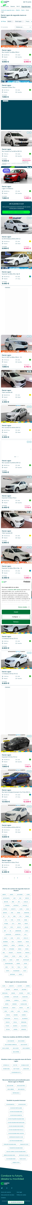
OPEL (4, 952)
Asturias (8, 989)
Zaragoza (23, 1029)
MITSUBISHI (11, 949)
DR (3, 916)
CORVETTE (13, 909)
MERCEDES (21, 945)
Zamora (15, 1029)
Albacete (11, 986)
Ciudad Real (25, 996)
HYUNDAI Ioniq (6, 1068)
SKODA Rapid (26, 1068)
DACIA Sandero (26, 1048)
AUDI (14, 898)
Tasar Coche (22, 1158)
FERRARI (27, 916)
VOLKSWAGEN (16, 970)
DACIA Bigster (11, 1041)
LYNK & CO (26, 938)
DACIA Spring (16, 1051)
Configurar (15, 616)
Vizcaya (8, 1029)
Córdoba (8, 1000)
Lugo (18, 1011)
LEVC (25, 934)
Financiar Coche (24, 1144)
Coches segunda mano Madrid (16, 1126)
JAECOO (19, 927)
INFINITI (26, 923)
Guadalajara (24, 1004)
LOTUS (18, 938)
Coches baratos (10, 1104)
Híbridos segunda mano (9, 1155)
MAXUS (27, 941)
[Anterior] (29, 878)
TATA (12, 967)
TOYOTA (7, 970)
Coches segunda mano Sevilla (16, 1129)
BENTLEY (27, 898)
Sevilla (15, 1022)
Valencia (15, 1025)
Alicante (20, 986)
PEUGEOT (11, 952)
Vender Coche (16, 1162)
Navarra (16, 1015)
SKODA (10, 960)
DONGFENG (26, 912)
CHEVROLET (16, 905)
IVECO (11, 927)
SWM (6, 967)
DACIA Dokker (21, 1041)
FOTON (18, 920)
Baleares (24, 989)
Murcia (8, 1015)
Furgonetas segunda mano (16, 1148)
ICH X (13, 923)
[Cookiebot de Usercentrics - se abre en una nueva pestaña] (23, 582)
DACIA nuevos (21, 1089)
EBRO (14, 916)
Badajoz (16, 989)
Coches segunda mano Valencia (16, 1133)
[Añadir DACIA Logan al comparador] (30, 31)
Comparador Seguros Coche (16, 1137)
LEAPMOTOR (17, 934)
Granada (14, 1004)
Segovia (8, 1022)
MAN (13, 941)
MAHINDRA (5, 941)
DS (8, 916)
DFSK (12, 912)
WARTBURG (12, 974)
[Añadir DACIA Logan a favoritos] (28, 31)
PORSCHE (27, 952)
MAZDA (13, 945)
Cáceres (21, 993)
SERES (4, 960)
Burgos (13, 993)
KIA (10, 930)
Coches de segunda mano (16, 1111)
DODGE (18, 912)
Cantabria (6, 996)
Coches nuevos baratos (16, 1115)
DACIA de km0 (10, 1085)
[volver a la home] (5, 1183)
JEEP (5, 930)
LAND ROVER (8, 934)
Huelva (13, 1007)
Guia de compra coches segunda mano (16, 1151)
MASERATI (20, 941)
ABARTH (4, 894)
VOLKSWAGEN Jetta (16, 1072)
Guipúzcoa (5, 1007)
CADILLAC (26, 901)
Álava (3, 986)
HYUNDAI (6, 923)
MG (28, 945)
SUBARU (18, 963)
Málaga (26, 1011)
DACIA (27, 909)
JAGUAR (26, 927)
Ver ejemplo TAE (25, 161)
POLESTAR (19, 952)
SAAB (20, 956)
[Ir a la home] (5, 2)
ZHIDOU (20, 974)
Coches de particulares (16, 1108)
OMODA (27, 949)
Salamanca (25, 1018)
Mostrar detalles (22, 607)
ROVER (13, 956)
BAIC (20, 898)
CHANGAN (7, 905)
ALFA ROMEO (20, 894)
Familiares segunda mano (10, 1144)
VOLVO (24, 970)
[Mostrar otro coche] (16, 46)
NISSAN (19, 949)
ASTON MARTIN (6, 898)
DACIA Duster (24, 1044)
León (5, 1011)
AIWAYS (11, 894)
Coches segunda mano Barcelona (16, 1122)
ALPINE (28, 894)
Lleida (12, 1011)
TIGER (25, 967)
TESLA (18, 967)
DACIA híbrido (11, 1089)
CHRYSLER (25, 905)
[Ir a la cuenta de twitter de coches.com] (1, 1188)
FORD (12, 920)
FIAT (6, 920)
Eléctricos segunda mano (16, 1140)
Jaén (28, 1007)
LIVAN (11, 938)
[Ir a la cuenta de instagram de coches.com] (6, 1188)
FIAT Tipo (15, 1065)
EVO (20, 916)
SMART (17, 960)
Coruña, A (16, 1000)
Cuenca (24, 1000)
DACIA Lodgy (16, 1048)
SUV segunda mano (11, 1158)
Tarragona (23, 1022)
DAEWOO (5, 912)
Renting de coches (23, 1155)
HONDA (25, 920)
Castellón (15, 996)
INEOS (19, 923)
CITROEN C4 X (6, 1065)
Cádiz (28, 993)
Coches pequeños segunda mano (16, 1119)
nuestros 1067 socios (14, 589)
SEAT (26, 956)
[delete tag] (12, 21)
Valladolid (24, 1025)
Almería (28, 986)
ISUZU (5, 927)
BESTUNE (6, 901)
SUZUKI (25, 963)
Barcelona (5, 993)
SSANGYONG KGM (9, 963)
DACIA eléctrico (21, 1085)
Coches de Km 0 (22, 1104)
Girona (6, 1004)
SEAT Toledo (16, 1068)
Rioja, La (16, 1018)
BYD (19, 901)
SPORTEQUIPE (26, 960)
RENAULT (6, 956)
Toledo (7, 1025)
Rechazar (16, 621)
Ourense (24, 1015)
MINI (4, 949)
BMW (13, 901)
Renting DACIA (16, 1093)
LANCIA (26, 930)
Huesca (21, 1007)
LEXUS (5, 938)
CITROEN (5, 909)
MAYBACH (5, 945)
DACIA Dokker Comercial (11, 1044)
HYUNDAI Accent (25, 1065)
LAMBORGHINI (18, 930)
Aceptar (16, 611)
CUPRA (20, 909)
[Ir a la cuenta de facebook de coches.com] (11, 1188)
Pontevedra (7, 1018)
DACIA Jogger (5, 1048)
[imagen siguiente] (30, 38)
